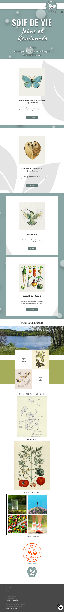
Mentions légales (11, 608)
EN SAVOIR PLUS (32, 117)
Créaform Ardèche (12, 600)
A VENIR (32, 248)
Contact (8, 588)
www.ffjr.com (32, 563)
